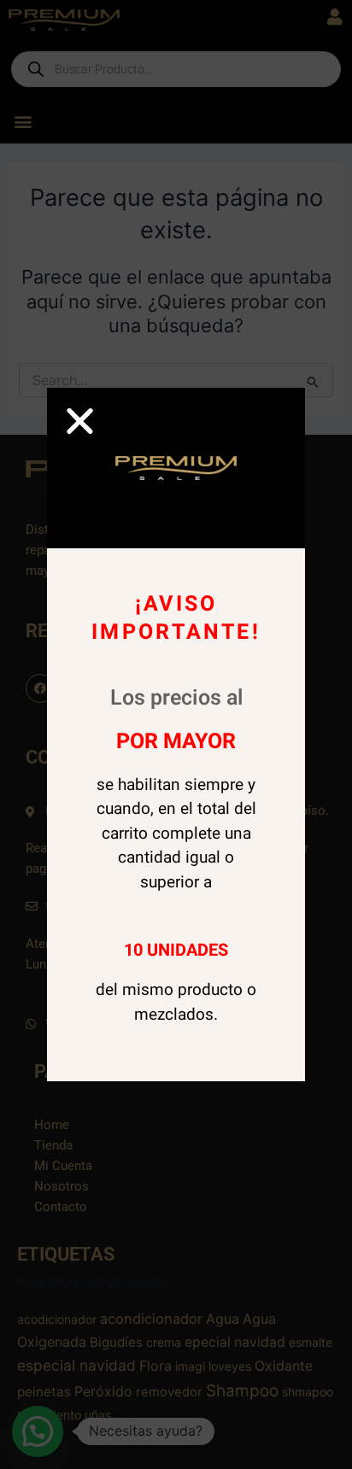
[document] (176, 734)
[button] (80, 420)
